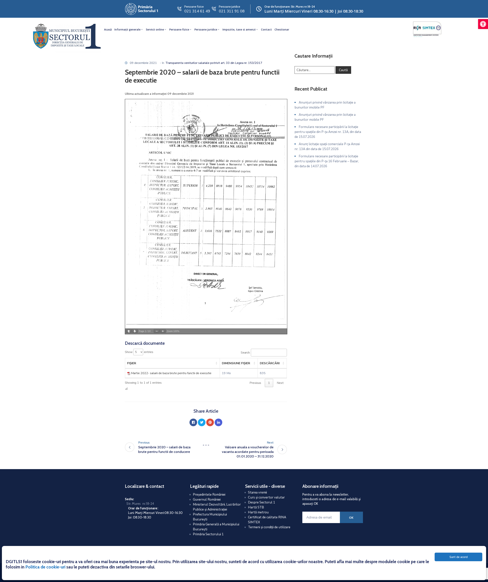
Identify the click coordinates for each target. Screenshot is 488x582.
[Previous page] (129, 331)
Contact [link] (266, 29)
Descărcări (270, 363)
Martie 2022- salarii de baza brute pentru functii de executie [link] (171, 373)
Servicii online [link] (155, 29)
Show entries (139, 352)
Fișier (131, 363)
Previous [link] (255, 383)
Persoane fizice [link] (179, 29)
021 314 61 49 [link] (197, 11)
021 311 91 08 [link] (232, 11)
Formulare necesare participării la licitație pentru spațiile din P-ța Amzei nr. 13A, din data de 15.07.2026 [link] (328, 132)
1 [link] (269, 383)
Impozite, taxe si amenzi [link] (239, 29)
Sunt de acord (458, 557)
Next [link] (280, 383)
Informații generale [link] (127, 29)
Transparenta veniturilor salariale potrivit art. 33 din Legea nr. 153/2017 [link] (213, 63)
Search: (245, 352)
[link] (483, 24)
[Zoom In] (163, 331)
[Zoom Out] (157, 331)
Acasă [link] (108, 29)
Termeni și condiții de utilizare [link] (269, 527)
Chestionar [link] (281, 29)
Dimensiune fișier (236, 363)
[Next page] (135, 331)
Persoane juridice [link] (205, 29)
